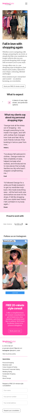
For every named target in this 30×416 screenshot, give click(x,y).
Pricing (4, 376)
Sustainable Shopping (8, 374)
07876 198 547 (7, 346)
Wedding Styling (7, 371)
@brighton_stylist (11, 350)
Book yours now (15, 331)
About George (6, 378)
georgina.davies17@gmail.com (12, 348)
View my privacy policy (9, 354)
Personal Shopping (8, 362)
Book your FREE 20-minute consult (14, 86)
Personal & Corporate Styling (11, 369)
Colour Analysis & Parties (9, 367)
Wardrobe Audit (7, 365)
